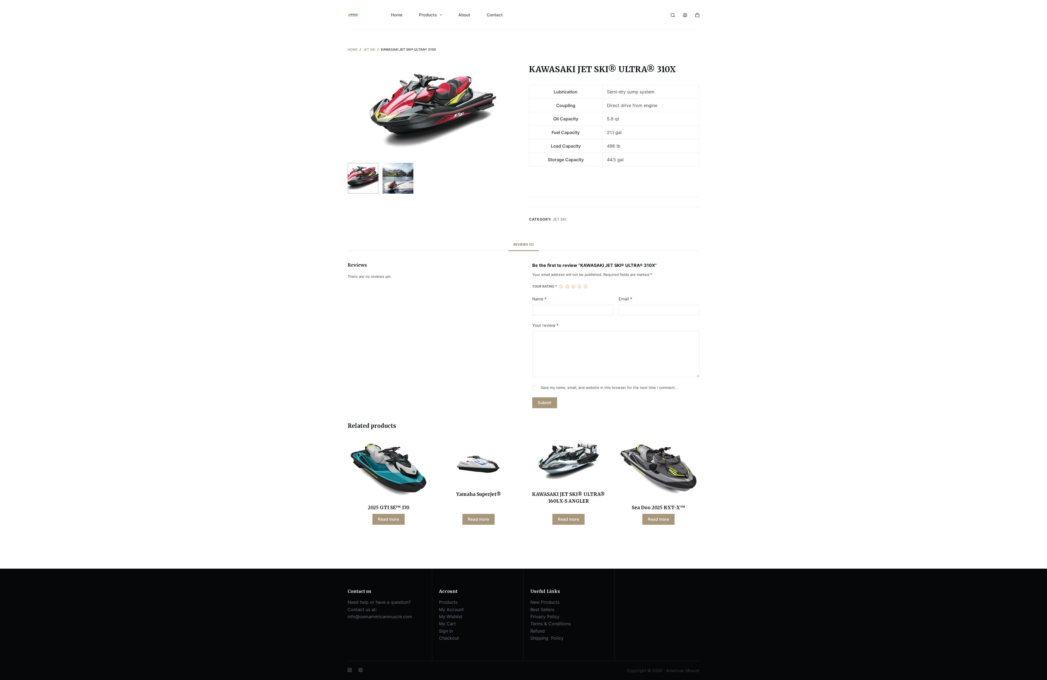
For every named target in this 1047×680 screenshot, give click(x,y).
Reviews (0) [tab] (523, 244)
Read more (388, 519)
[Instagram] (361, 670)
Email (625, 298)
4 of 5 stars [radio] (579, 286)
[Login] (685, 15)
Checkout (449, 638)
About (464, 14)
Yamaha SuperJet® (478, 494)
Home (396, 14)
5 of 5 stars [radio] (585, 286)
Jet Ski (560, 219)
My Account (451, 609)
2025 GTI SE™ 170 (388, 508)
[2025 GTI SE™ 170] (388, 468)
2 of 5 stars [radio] (567, 286)
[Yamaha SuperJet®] (478, 461)
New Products (544, 602)
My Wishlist (450, 616)
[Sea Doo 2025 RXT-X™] (658, 468)
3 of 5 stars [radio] (573, 286)
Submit (545, 402)
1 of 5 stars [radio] (561, 286)
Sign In (446, 631)
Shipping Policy (547, 638)
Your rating (544, 286)
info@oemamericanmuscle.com (380, 616)
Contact (495, 14)
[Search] (673, 15)
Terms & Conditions (550, 623)
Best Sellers (542, 609)
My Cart (447, 623)
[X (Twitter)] (350, 670)
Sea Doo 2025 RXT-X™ (658, 508)
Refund (537, 631)
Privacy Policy (544, 616)
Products (428, 14)
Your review (545, 325)
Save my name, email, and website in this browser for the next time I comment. (608, 387)
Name (539, 298)
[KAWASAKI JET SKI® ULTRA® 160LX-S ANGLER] (568, 461)
